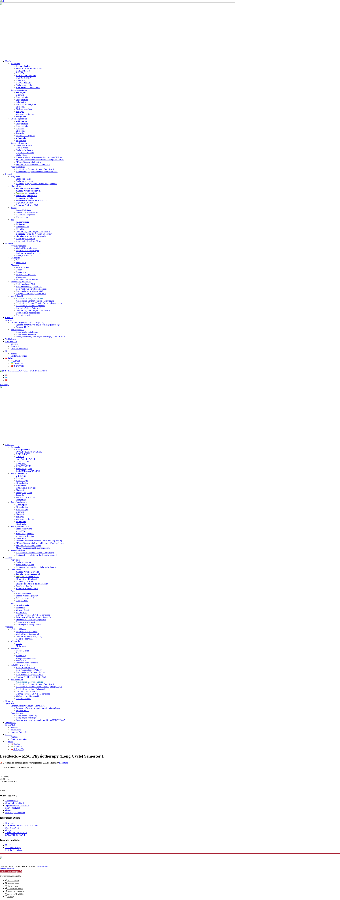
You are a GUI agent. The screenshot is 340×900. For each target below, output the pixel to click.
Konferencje (21, 272)
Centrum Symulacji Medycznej (29, 253)
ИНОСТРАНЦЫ (23, 83)
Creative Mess (42, 866)
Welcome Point (22, 227)
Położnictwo (21, 102)
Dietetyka (20, 95)
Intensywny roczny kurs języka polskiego (40, 337)
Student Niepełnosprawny (27, 212)
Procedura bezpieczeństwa (27, 279)
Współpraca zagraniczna (26, 274)
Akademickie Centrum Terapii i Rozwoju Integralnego (39, 303)
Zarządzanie (21, 116)
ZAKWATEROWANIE (26, 75)
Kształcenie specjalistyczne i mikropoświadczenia (37, 172)
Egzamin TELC (22, 327)
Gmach (19, 270)
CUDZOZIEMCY (24, 78)
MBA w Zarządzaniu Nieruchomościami (33, 164)
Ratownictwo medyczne (26, 104)
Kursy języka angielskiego (27, 332)
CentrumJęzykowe (9, 318)
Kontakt (8, 351)
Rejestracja (9, 823)
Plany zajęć (15, 176)
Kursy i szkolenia (18, 167)
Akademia (15, 265)
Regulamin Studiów (24, 203)
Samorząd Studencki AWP (27, 205)
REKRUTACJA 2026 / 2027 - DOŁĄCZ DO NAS (26, 371)
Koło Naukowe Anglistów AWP (29, 291)
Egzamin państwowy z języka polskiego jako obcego (38, 325)
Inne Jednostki (17, 296)
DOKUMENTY (23, 71)
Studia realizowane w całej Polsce (24, 146)
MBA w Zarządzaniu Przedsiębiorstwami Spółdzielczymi (40, 160)
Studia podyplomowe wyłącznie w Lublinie (25, 151)
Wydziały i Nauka (18, 246)
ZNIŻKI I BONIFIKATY (16, 832)
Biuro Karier (21, 229)
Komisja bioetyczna (24, 255)
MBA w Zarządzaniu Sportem (28, 162)
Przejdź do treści (7, 869)
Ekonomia (20, 107)
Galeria (19, 260)
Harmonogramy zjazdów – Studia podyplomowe (36, 183)
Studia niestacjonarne (25, 181)
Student (8, 174)
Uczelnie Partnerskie (19, 349)
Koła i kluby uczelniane (21, 282)
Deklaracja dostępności (25, 215)
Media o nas (21, 262)
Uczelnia (9, 243)
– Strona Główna (27, 193)
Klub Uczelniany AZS (25, 284)
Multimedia (15, 258)
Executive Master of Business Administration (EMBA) (39, 157)
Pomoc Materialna (23, 210)
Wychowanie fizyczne (25, 114)
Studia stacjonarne (23, 179)
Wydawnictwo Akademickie (28, 313)
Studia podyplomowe (20, 143)
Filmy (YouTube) (12, 808)
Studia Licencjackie (19, 90)
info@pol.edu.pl (13, 790)
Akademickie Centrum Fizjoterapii (30, 305)
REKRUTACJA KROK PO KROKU (21, 825)
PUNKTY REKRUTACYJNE (29, 68)
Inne (12, 219)
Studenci (14, 344)
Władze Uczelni (22, 267)
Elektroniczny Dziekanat (26, 195)
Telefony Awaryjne (19, 356)
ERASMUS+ (11, 341)
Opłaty (8, 830)
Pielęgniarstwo (22, 99)
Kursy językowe (17, 329)
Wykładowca (10, 339)
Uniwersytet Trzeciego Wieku (28, 241)
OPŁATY (20, 73)
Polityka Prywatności (14, 850)
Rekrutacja (15, 63)
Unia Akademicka (23, 315)
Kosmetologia (22, 97)
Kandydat (9, 61)
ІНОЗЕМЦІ (21, 80)
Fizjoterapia (21, 140)
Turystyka (20, 111)
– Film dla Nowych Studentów (34, 234)
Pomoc (13, 207)
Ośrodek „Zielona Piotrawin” (28, 308)
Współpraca (21, 277)
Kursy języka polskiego (26, 334)
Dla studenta (16, 186)
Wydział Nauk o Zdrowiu (26, 248)
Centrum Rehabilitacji (14, 803)
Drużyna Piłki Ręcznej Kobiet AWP (31, 294)
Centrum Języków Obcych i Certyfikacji (33, 231)
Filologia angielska (24, 109)
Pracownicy (16, 346)
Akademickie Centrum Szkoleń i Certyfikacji (35, 169)
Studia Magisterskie (19, 119)
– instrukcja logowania (31, 236)
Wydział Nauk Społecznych (27, 250)
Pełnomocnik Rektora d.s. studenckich (32, 200)
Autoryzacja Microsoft (25, 238)
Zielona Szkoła (11, 801)
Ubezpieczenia (22, 217)
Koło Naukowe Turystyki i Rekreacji (31, 289)
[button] (11, 871)
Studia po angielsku (24, 85)
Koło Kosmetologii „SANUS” (29, 286)
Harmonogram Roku (24, 198)
